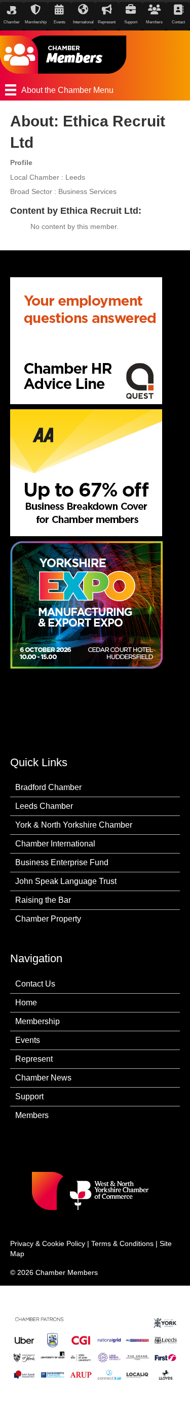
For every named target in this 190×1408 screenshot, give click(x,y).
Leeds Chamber (44, 806)
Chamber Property (48, 918)
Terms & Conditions (122, 1243)
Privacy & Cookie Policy (47, 1243)
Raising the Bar (43, 900)
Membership (37, 1021)
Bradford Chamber (48, 787)
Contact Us (35, 983)
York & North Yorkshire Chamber (73, 825)
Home (26, 1002)
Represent (34, 1059)
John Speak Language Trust (66, 881)
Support (29, 1096)
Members (32, 1115)
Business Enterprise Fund (61, 862)
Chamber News (43, 1077)
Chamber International (55, 843)
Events (27, 1040)
